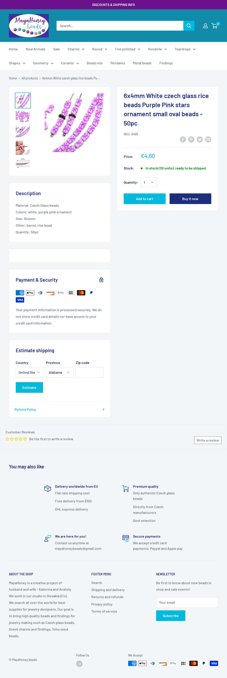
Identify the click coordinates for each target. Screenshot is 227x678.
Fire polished (125, 49)
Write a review (208, 440)
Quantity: (131, 182)
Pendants (117, 63)
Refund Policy (25, 409)
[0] (214, 25)
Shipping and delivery (108, 590)
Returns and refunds (107, 597)
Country (22, 362)
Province (53, 362)
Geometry (41, 63)
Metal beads (142, 63)
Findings (166, 63)
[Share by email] (208, 139)
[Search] (188, 26)
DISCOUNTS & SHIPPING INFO (113, 5)
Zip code (82, 362)
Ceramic (67, 63)
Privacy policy (102, 604)
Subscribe (171, 615)
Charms (74, 49)
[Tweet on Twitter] (200, 139)
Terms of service (104, 611)
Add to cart (144, 199)
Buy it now (190, 199)
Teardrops (183, 49)
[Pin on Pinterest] (191, 139)
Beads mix (95, 63)
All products (30, 78)
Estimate (29, 387)
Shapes (14, 63)
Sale (56, 49)
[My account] (205, 25)
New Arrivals (35, 49)
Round (97, 49)
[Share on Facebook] (183, 139)
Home (13, 49)
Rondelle (155, 49)
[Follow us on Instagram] (79, 664)
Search (96, 582)
